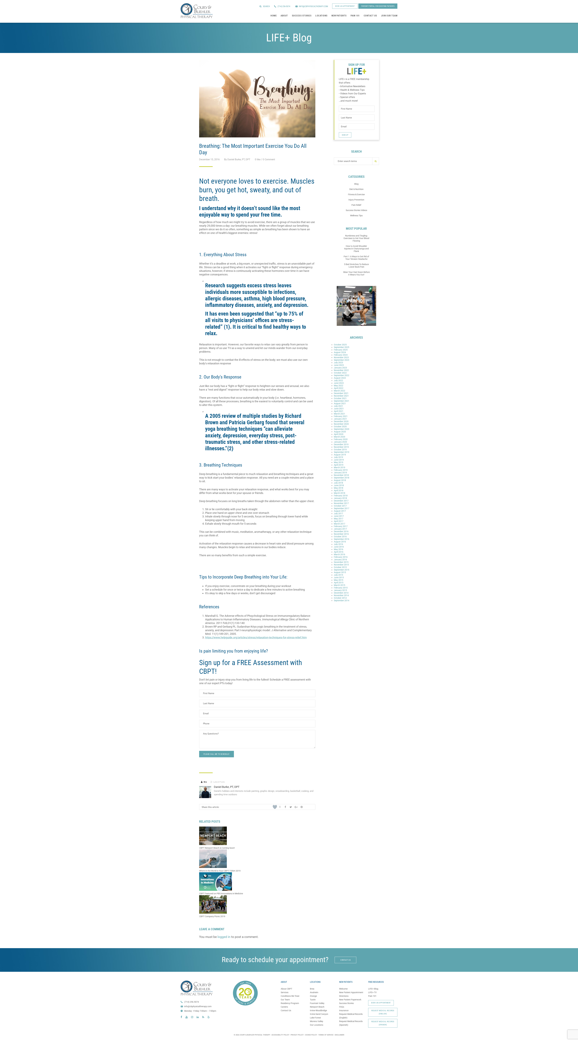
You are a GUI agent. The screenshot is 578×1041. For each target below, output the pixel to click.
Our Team (285, 999)
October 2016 (340, 536)
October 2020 (340, 426)
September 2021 (341, 401)
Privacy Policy (297, 1035)
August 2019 (340, 454)
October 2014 (340, 598)
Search (266, 6)
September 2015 (341, 570)
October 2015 (340, 567)
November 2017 (341, 503)
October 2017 (340, 506)
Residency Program (290, 1003)
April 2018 (338, 490)
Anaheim (314, 992)
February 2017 (341, 526)
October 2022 (340, 373)
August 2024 (340, 352)
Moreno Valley (316, 1021)
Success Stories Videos (356, 210)
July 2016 (338, 544)
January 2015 (340, 590)
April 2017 (338, 521)
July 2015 (338, 575)
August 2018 (340, 480)
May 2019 (338, 462)
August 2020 (340, 431)
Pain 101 (372, 996)
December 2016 (341, 531)
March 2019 (339, 467)
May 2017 (338, 518)
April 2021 (338, 411)
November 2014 (341, 595)
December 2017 (341, 501)
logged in (224, 937)
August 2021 (340, 403)
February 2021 (341, 416)
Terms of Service (325, 1035)
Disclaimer (339, 1035)
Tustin (313, 999)
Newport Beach (317, 1007)
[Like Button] (275, 807)
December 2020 (341, 421)
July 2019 (338, 457)
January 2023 (340, 367)
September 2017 (341, 508)
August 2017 (340, 511)
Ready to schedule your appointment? (275, 959)
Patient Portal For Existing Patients (377, 6)
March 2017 (339, 524)
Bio (204, 782)
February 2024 (341, 355)
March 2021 (339, 414)
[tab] (204, 782)
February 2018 (341, 495)
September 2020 (341, 429)
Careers (284, 1007)
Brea (312, 989)
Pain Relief (356, 205)
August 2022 (340, 378)
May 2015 (338, 580)
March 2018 (339, 493)
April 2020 (338, 434)
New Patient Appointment (351, 992)
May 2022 (338, 385)
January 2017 (340, 529)
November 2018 (341, 475)
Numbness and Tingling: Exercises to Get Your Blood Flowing (356, 238)
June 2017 (339, 516)
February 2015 (341, 587)
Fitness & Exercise (356, 194)
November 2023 (341, 357)
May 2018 (338, 488)
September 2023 (341, 360)
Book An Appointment (381, 1003)
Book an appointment (345, 6)
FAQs (341, 1007)
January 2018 (340, 498)
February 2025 (341, 350)
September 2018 (341, 477)
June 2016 (339, 547)
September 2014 (341, 600)
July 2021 (338, 406)
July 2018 (338, 483)
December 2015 (341, 562)
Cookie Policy (311, 1035)
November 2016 (341, 534)
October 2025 (340, 344)
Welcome (343, 989)
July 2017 (338, 513)
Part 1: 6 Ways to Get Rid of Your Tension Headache (356, 257)
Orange (313, 996)
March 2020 (339, 437)
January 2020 (340, 442)
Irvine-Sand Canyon (319, 1014)
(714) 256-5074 (284, 6)
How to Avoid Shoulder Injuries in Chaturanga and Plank (356, 248)
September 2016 (341, 539)
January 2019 (340, 472)
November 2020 (341, 424)
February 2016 (341, 557)
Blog (356, 184)
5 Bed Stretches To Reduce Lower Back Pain (356, 265)
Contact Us (286, 1010)
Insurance (343, 1010)
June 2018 (339, 485)
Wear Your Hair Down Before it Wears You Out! (356, 273)
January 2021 (340, 419)
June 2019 (339, 460)
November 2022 (341, 370)
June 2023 (339, 365)
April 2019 (338, 465)
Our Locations (316, 1025)
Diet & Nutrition (356, 189)
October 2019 (340, 449)
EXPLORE (356, 314)
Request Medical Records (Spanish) (382, 1023)
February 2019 (341, 470)
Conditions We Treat (290, 996)
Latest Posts (217, 782)
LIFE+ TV (372, 992)
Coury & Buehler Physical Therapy (197, 10)
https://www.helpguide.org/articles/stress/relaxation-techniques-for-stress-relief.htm (256, 637)
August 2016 (340, 541)
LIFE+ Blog (373, 989)
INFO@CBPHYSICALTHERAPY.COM (313, 6)
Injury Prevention (356, 200)
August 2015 (340, 572)
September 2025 (341, 347)
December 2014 (341, 593)
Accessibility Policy (280, 1035)
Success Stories (346, 1003)
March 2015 (339, 585)
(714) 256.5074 (191, 1002)
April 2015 (338, 582)
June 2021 (339, 408)
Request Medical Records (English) (382, 1012)
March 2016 (339, 554)
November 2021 (341, 396)
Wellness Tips (356, 215)
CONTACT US (345, 960)
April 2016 (338, 552)
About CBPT (286, 989)
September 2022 (341, 375)
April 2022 (338, 388)
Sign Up (345, 135)
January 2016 (340, 559)
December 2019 (341, 444)
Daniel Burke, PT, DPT (226, 787)
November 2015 (341, 564)
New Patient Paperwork (350, 999)
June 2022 (339, 383)
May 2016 (338, 549)
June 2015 (339, 577)
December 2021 (341, 393)
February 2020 (341, 439)
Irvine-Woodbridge (318, 1010)
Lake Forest (315, 1017)
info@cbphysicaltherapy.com (197, 1006)
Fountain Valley (317, 1003)
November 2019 (341, 447)
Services (284, 992)
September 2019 (341, 452)
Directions (343, 996)
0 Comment (269, 159)
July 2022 (338, 380)
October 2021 (340, 398)
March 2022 (339, 390)
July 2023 (338, 362)
